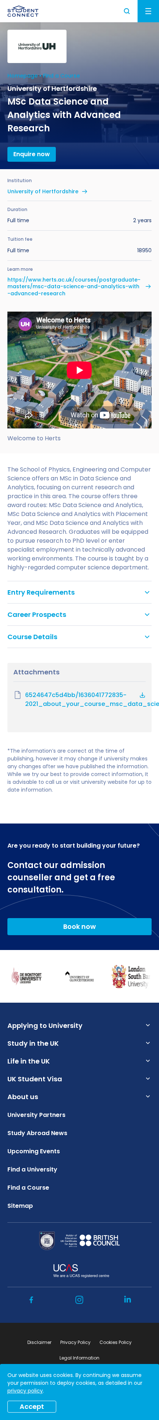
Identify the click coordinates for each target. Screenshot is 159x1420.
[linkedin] (127, 1300)
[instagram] (79, 1300)
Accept (32, 1406)
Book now (79, 926)
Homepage (22, 75)
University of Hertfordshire (42, 191)
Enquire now (31, 154)
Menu (148, 11)
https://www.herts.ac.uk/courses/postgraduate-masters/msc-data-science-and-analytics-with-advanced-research (74, 286)
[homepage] (22, 11)
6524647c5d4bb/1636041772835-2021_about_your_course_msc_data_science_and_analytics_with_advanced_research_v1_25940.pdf (85, 699)
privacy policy (25, 1390)
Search (127, 11)
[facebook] (31, 1300)
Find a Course (61, 75)
